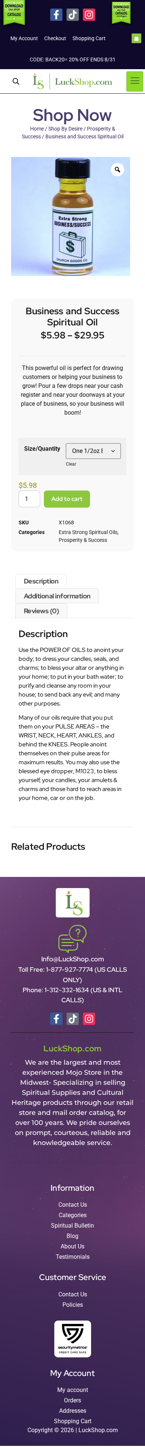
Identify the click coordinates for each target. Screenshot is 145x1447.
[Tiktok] (73, 15)
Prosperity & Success (83, 540)
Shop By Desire (65, 129)
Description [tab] (41, 581)
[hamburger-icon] (134, 81)
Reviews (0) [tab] (41, 611)
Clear (71, 464)
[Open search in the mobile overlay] (16, 81)
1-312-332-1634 (67, 990)
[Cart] (136, 38)
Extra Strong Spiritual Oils (88, 532)
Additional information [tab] (57, 596)
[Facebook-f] (56, 15)
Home (37, 129)
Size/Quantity (42, 448)
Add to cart (67, 499)
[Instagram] (89, 15)
